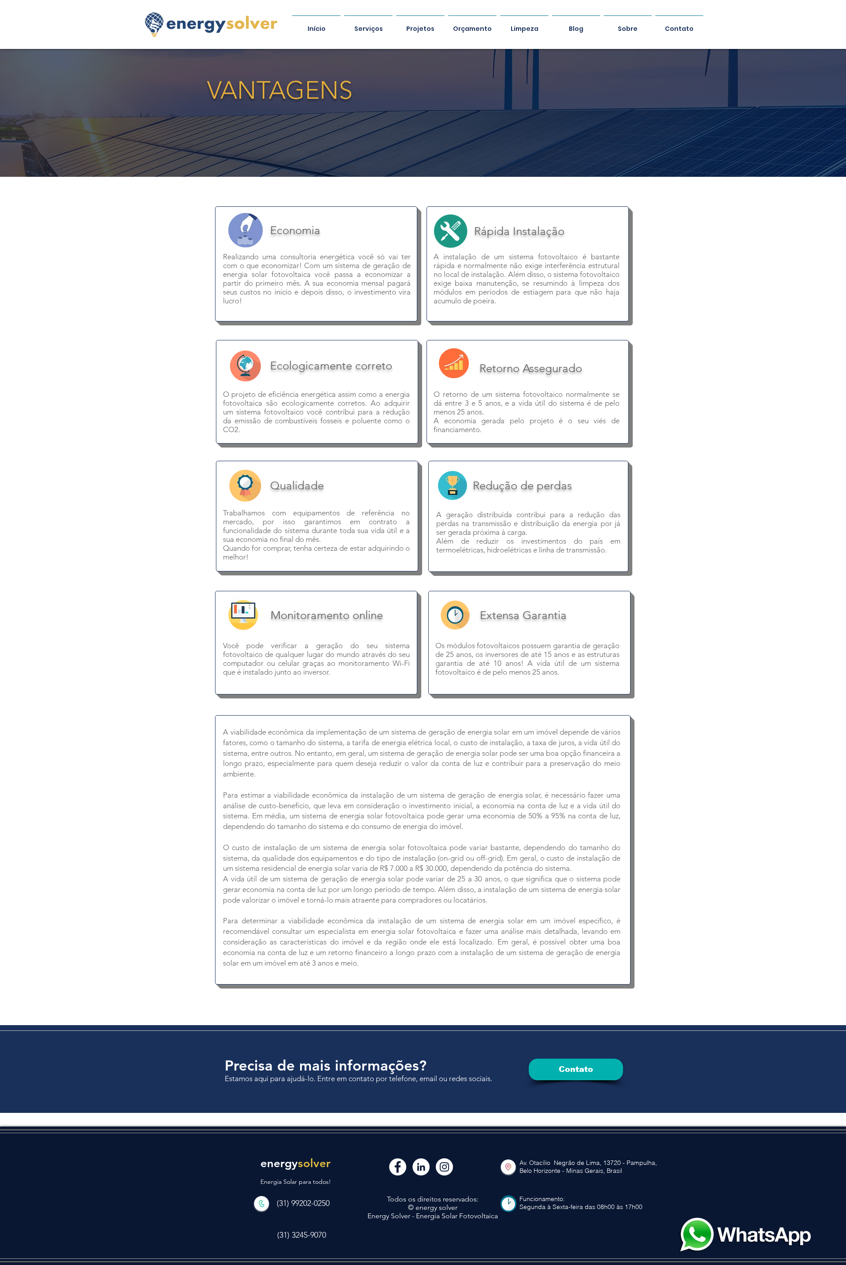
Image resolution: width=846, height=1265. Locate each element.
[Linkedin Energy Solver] (421, 1166)
